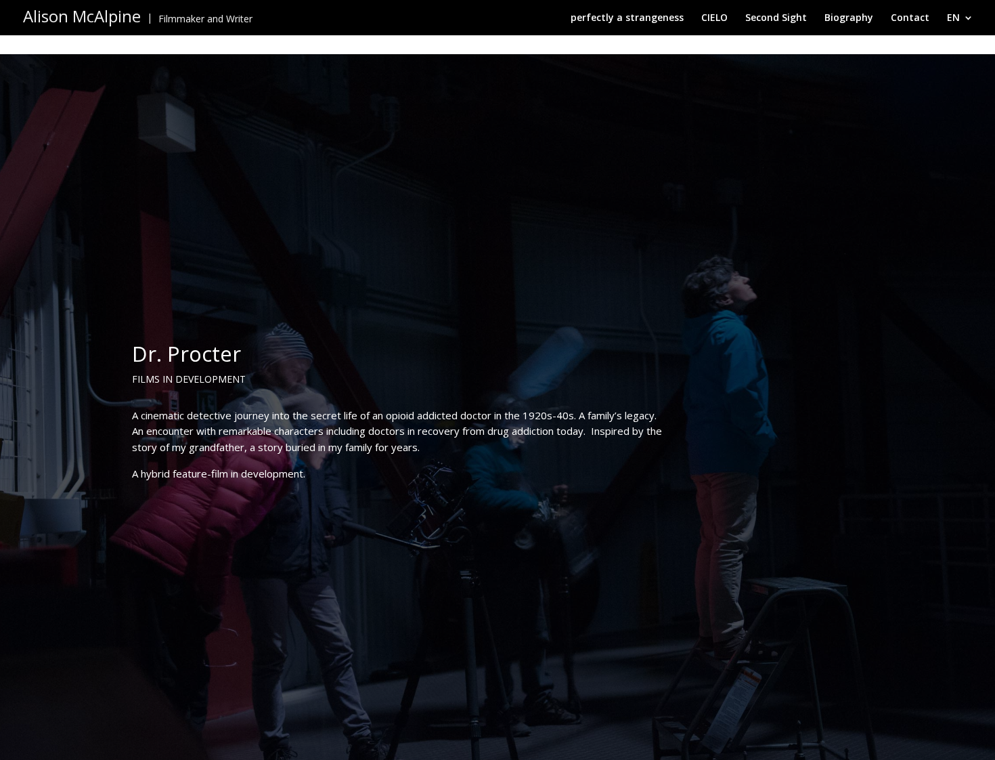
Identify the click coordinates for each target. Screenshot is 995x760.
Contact (910, 18)
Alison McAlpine (82, 16)
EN (953, 18)
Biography (848, 18)
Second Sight (776, 18)
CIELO (714, 18)
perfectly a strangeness (627, 18)
